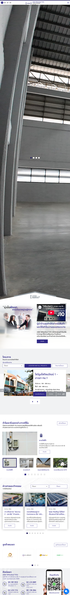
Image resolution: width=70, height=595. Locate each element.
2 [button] (28, 474)
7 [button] (44, 474)
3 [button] (32, 474)
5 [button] (38, 474)
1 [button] (25, 474)
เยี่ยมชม (59, 394)
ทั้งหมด (58, 486)
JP (7, 2)
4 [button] (35, 474)
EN (4, 2)
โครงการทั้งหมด (60, 366)
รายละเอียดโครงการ (39, 394)
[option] (35, 443)
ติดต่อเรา (51, 394)
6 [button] (41, 474)
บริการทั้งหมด (62, 423)
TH (2, 2)
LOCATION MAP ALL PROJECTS (38, 366)
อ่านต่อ (42, 341)
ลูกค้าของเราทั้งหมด (61, 545)
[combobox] (13, 366)
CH (10, 2)
